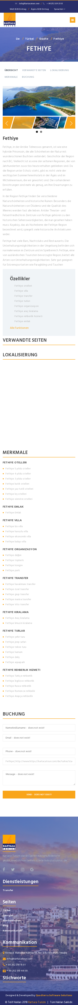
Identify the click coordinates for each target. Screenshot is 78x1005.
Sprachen (59, 9)
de (18, 38)
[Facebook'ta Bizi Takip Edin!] (4, 869)
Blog (5, 925)
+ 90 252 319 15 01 (54, 3)
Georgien (8, 915)
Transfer (8, 890)
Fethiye (59, 38)
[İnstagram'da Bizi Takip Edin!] (22, 869)
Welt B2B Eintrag (18, 9)
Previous (7, 100)
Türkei (29, 38)
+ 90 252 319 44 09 (17, 971)
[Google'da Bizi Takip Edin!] (32, 869)
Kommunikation (12, 931)
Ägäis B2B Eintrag (40, 9)
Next (70, 100)
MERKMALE (11, 77)
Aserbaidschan (12, 920)
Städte (43, 38)
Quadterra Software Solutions (54, 995)
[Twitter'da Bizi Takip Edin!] (13, 869)
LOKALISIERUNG (59, 70)
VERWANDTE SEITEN (34, 70)
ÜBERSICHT (11, 70)
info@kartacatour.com (29, 3)
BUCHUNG (28, 77)
